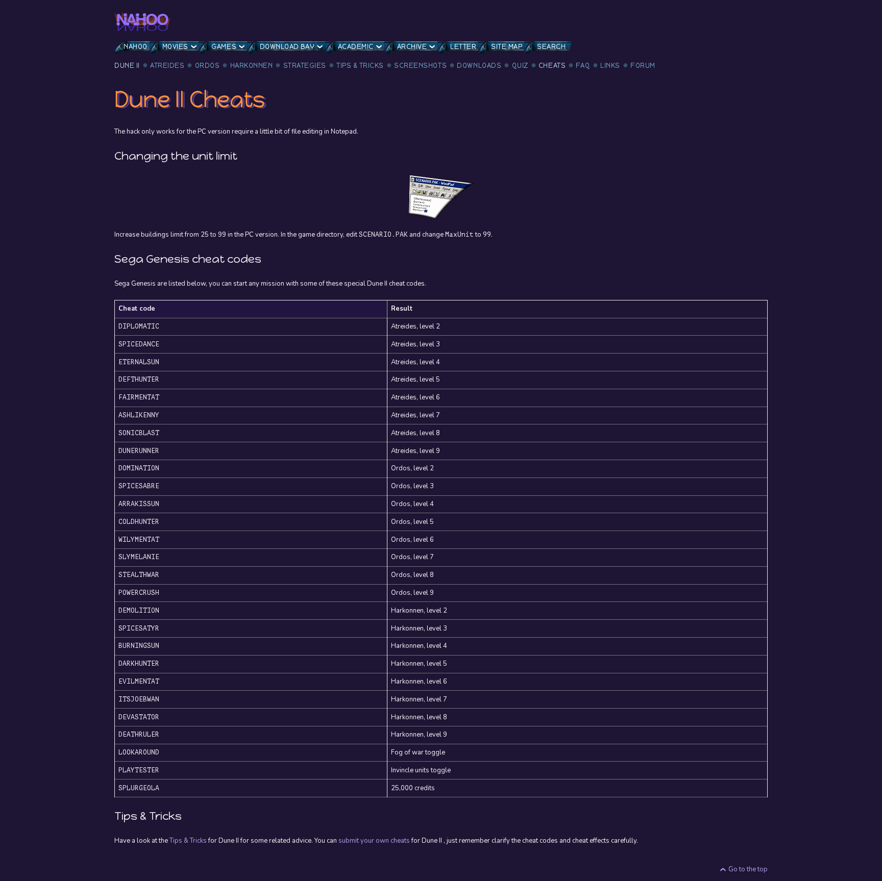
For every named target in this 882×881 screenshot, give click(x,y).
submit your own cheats (374, 840)
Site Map (506, 47)
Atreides (167, 65)
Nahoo (136, 47)
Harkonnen (251, 65)
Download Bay (287, 47)
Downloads (479, 65)
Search (551, 47)
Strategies (304, 65)
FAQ (583, 65)
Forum (642, 65)
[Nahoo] (142, 20)
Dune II (127, 65)
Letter (463, 47)
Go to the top (748, 869)
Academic (356, 47)
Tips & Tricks (360, 65)
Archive (412, 47)
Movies (175, 47)
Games (223, 47)
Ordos (207, 65)
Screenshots (420, 65)
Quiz (520, 65)
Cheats (552, 65)
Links (610, 65)
